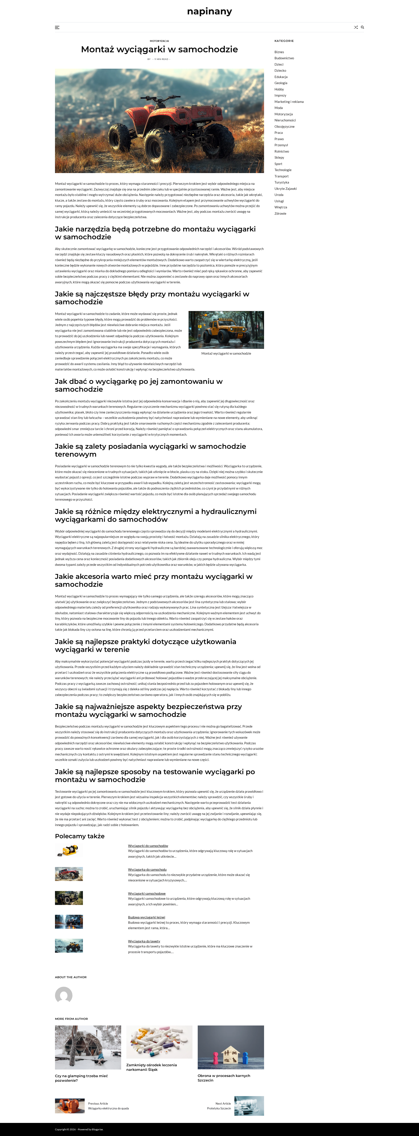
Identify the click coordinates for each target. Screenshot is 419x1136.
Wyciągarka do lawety (144, 941)
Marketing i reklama (289, 102)
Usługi (279, 201)
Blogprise (97, 1129)
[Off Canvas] (57, 27)
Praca (279, 132)
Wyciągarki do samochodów (148, 846)
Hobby (279, 89)
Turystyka (282, 182)
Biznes (279, 52)
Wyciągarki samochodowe (147, 893)
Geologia (281, 83)
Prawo (279, 139)
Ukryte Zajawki (286, 188)
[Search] (362, 27)
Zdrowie (280, 213)
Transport (282, 176)
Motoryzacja (159, 40)
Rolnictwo (282, 151)
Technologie (283, 170)
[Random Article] (356, 27)
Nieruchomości (285, 120)
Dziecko (280, 70)
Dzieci (279, 64)
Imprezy (280, 95)
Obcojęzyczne (285, 126)
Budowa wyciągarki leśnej (146, 917)
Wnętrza (281, 207)
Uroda (279, 195)
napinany (209, 11)
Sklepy (279, 157)
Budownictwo (284, 58)
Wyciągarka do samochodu (147, 869)
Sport (278, 164)
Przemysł (281, 145)
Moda (279, 108)
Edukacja (281, 77)
